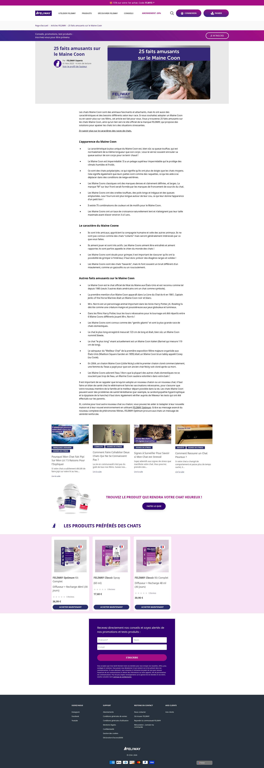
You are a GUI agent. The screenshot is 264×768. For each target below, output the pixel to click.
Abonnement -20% (151, 13)
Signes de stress (60, 451)
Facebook (75, 716)
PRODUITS (87, 13)
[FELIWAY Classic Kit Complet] (152, 556)
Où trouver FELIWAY (141, 716)
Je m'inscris (217, 35)
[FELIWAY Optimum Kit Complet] (70, 556)
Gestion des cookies (110, 733)
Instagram (76, 712)
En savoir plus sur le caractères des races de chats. (105, 130)
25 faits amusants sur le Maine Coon (85, 25)
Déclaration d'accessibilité (113, 737)
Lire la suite (56, 476)
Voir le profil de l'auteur (75, 66)
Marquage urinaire (62, 447)
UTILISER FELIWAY (67, 13)
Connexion (190, 13)
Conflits (98, 446)
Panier (218, 13)
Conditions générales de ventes (115, 716)
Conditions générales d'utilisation (115, 720)
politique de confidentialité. (122, 677)
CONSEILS (128, 13)
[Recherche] (172, 13)
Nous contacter (140, 712)
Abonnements (108, 712)
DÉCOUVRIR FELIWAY (108, 13)
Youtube (75, 720)
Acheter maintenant (70, 607)
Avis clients (169, 712)
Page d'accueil (41, 25)
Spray (107, 577)
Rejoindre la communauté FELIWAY (147, 720)
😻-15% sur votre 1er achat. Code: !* (132, 2)
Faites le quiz (154, 506)
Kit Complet (65, 579)
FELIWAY (142, 407)
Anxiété (180, 447)
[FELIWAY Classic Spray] (111, 556)
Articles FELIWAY (58, 25)
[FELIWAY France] (43, 13)
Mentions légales (109, 725)
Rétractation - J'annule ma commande (144, 726)
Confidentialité (108, 729)
